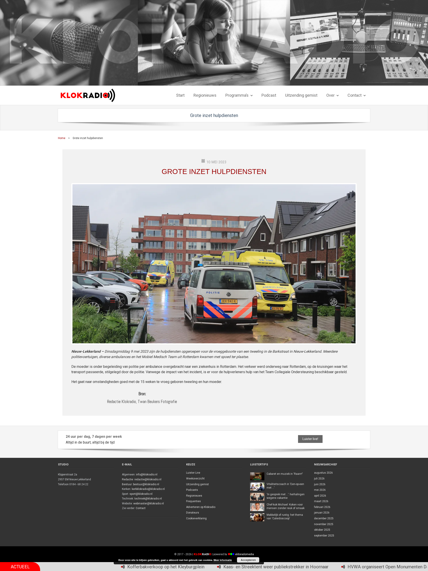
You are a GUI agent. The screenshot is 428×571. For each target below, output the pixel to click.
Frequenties (193, 501)
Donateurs (192, 512)
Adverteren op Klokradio (200, 507)
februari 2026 (322, 507)
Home (61, 138)
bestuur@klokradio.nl (146, 484)
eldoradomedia (244, 554)
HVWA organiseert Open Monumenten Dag (330, 566)
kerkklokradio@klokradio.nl (148, 489)
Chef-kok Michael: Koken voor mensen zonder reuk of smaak (286, 506)
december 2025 (323, 518)
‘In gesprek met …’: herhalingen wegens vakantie (286, 496)
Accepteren (248, 560)
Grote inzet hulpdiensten (214, 172)
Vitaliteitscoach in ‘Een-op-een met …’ (285, 486)
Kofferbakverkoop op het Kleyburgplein (106, 566)
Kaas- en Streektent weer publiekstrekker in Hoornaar (216, 566)
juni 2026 (319, 484)
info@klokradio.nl (146, 474)
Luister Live (193, 472)
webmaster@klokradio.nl (148, 503)
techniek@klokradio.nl (148, 498)
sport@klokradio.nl (141, 493)
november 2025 (323, 524)
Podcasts (192, 489)
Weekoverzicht (195, 478)
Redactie (127, 479)
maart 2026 (321, 501)
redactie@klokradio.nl (147, 479)
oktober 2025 (322, 529)
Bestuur (127, 484)
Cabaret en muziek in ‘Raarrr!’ (285, 473)
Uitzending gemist (197, 484)
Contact (141, 508)
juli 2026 (319, 478)
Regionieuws (194, 495)
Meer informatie (223, 560)
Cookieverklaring (196, 518)
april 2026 (320, 495)
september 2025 (324, 535)
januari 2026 (321, 512)
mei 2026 (320, 489)
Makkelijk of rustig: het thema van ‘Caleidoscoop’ (285, 516)
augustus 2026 (323, 472)
